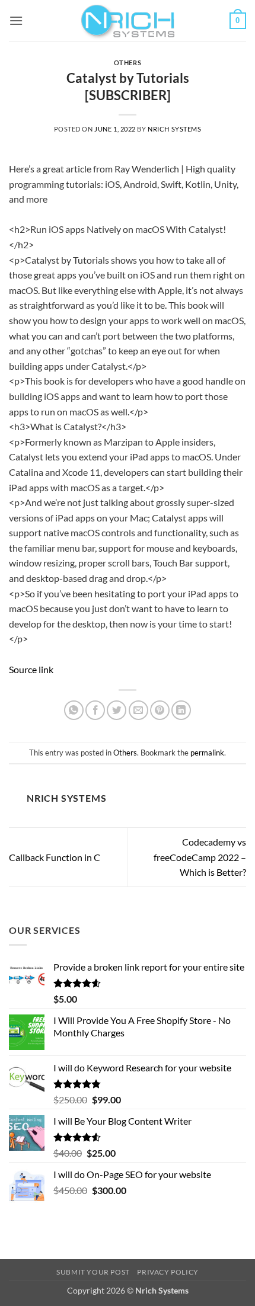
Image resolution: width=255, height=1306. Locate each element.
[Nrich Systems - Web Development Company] (127, 20)
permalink (207, 752)
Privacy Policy (168, 1271)
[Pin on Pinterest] (160, 710)
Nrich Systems (174, 129)
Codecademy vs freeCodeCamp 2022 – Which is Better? (200, 857)
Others (127, 62)
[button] (16, 20)
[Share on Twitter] (116, 710)
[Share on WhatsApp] (74, 710)
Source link (31, 669)
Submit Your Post (93, 1271)
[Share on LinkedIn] (181, 710)
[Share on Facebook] (95, 710)
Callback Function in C (54, 857)
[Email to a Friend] (138, 710)
